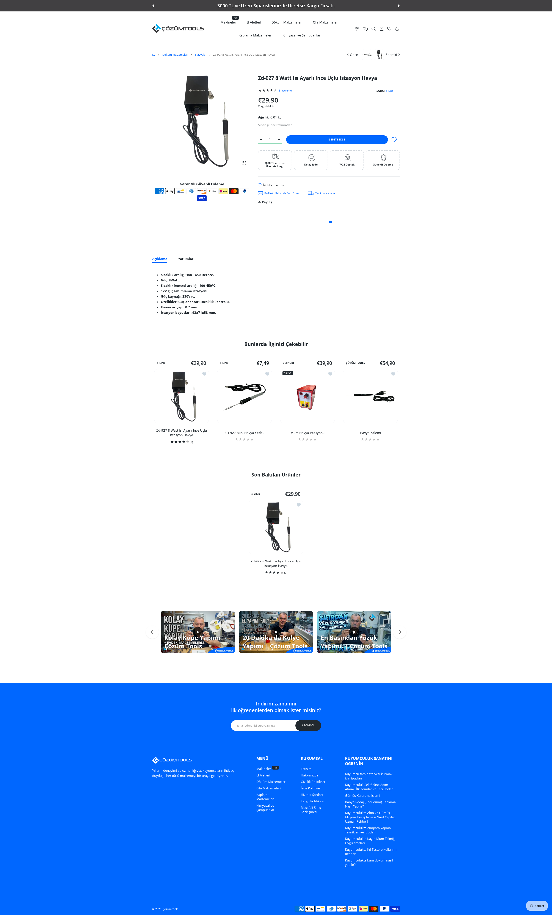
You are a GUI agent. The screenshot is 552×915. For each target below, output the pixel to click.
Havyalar (201, 55)
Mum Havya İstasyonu (307, 433)
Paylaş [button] (267, 202)
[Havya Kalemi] (370, 396)
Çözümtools (170, 909)
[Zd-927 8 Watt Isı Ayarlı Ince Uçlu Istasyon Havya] (181, 396)
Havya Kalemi (370, 433)
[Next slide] (399, 632)
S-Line (389, 91)
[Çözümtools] (178, 28)
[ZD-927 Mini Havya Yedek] (244, 396)
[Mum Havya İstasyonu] (307, 396)
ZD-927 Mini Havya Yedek (244, 433)
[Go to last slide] (152, 632)
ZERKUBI (288, 362)
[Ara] (374, 29)
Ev (153, 55)
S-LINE (161, 362)
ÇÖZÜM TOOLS (355, 362)
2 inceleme (285, 90)
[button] (153, 6)
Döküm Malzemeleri (175, 55)
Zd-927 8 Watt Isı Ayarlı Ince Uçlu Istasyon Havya (181, 432)
